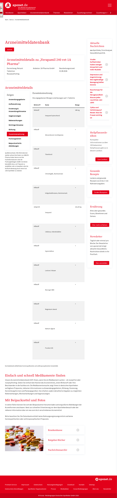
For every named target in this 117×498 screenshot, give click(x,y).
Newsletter (68, 13)
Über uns (96, 489)
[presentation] (110, 12)
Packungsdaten (15, 138)
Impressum (25, 485)
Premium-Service (11, 485)
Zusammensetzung (16, 134)
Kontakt (81, 485)
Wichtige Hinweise (16, 125)
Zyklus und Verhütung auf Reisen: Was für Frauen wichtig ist (96, 112)
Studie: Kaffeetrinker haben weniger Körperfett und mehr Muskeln (96, 64)
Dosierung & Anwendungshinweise (17, 109)
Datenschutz (38, 485)
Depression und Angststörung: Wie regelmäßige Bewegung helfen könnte (97, 79)
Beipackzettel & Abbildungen (15, 144)
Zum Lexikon (102, 159)
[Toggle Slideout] (109, 5)
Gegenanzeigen (15, 116)
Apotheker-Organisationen (37, 489)
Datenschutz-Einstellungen (14, 489)
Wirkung (12, 129)
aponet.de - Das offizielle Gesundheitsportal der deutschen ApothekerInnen (20, 6)
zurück (9, 49)
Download (70, 485)
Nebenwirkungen (15, 120)
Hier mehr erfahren (99, 225)
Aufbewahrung (15, 104)
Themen (56, 13)
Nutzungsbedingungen (55, 485)
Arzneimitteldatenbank (39, 13)
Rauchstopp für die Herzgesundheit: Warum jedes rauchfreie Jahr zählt (96, 96)
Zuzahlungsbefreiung (104, 13)
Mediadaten (65, 489)
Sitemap (92, 485)
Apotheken (22, 13)
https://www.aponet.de (103, 479)
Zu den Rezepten (100, 192)
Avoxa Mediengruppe (80, 489)
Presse (53, 489)
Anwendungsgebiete (17, 99)
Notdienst (9, 13)
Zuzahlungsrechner (84, 13)
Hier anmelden (101, 263)
